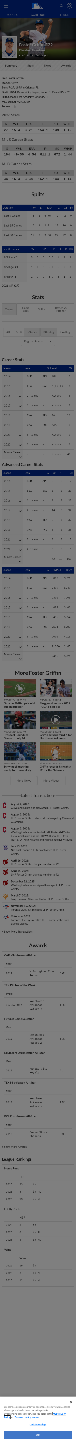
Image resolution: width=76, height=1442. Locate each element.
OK (38, 1435)
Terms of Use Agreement (27, 1417)
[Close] (71, 1402)
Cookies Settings (38, 1424)
